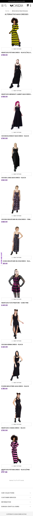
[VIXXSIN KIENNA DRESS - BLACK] (16, 324)
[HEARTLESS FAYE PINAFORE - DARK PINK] (16, 282)
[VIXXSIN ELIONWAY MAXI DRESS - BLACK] (16, 115)
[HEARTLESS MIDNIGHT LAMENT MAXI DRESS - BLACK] (16, 73)
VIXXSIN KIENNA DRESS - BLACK (12, 344)
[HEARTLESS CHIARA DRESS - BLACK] (16, 407)
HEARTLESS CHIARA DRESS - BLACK (13, 428)
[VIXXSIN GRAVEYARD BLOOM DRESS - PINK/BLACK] (16, 199)
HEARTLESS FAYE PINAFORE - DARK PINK (15, 303)
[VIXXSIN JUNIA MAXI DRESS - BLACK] (16, 157)
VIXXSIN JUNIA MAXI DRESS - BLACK (13, 178)
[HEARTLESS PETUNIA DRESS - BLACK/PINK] (16, 449)
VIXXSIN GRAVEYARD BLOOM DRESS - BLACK (16, 261)
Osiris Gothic (22, 514)
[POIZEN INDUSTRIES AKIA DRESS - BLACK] (16, 365)
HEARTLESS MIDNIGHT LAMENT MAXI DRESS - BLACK (16, 94)
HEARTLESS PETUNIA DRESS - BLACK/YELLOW (16, 52)
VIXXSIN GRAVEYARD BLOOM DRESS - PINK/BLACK (16, 219)
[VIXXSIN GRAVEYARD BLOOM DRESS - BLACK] (16, 240)
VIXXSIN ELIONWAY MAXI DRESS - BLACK (15, 136)
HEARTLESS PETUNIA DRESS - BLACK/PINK (15, 470)
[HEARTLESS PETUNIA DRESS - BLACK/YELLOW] (16, 32)
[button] (2, 5)
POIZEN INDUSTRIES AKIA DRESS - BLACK (15, 386)
